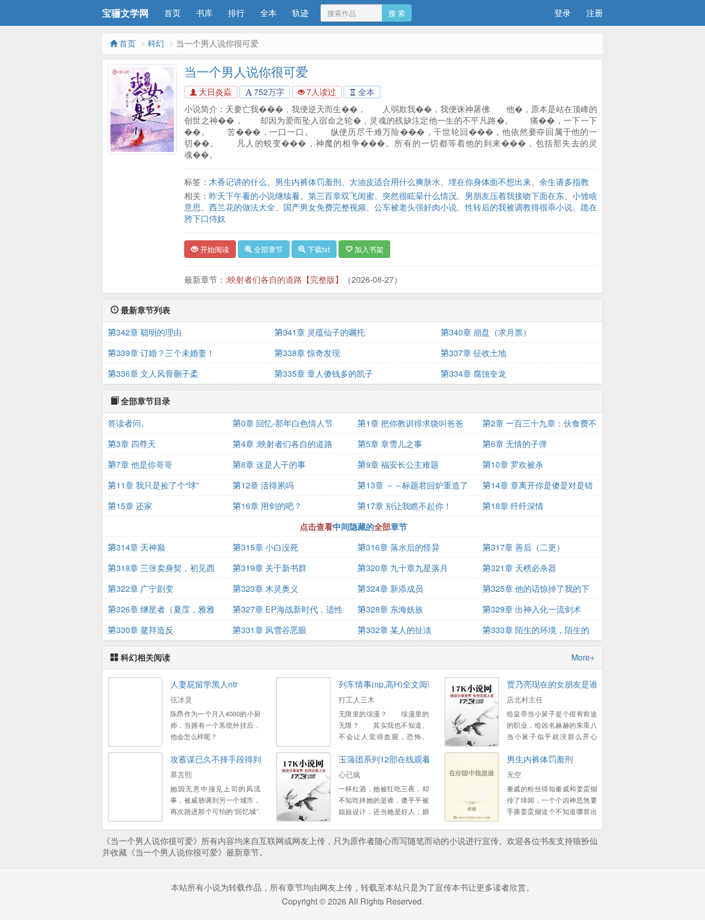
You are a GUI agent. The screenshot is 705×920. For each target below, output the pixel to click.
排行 (236, 13)
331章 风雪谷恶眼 (270, 630)
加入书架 (367, 249)
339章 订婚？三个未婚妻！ (161, 353)
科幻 (156, 43)
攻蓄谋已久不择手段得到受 (219, 759)
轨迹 (300, 13)
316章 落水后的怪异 (399, 547)
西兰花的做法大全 (242, 207)
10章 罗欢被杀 (513, 464)
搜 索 (397, 13)
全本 (268, 13)
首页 (172, 13)
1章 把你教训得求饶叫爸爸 (410, 423)
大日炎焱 (214, 92)
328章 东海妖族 (390, 609)
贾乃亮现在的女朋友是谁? (554, 684)
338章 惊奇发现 (307, 353)
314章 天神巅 (136, 547)
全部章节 (267, 249)
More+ (583, 657)
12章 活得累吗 (263, 485)
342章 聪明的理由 (145, 332)
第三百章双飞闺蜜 (341, 196)
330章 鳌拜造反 (140, 630)
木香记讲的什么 (238, 182)
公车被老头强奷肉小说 (415, 207)
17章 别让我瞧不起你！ (405, 506)
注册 (594, 13)
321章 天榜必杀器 (519, 568)
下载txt (318, 249)
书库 (204, 13)
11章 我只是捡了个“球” (153, 485)
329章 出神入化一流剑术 (532, 609)
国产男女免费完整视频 (324, 207)
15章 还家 (130, 506)
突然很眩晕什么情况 (419, 196)
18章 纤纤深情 (513, 506)
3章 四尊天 (132, 444)
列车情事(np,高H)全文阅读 (387, 684)
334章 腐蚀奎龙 (473, 373)
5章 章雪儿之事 (390, 444)
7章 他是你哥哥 (140, 464)
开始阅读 (213, 249)
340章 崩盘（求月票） (486, 332)
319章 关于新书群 (270, 568)
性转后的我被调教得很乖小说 (518, 207)
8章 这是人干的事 (269, 464)
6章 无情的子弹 (515, 444)
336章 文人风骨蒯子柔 (153, 373)
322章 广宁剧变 (140, 588)
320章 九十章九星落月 (403, 568)
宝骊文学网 (125, 13)
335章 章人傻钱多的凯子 (324, 373)
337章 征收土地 (473, 353)
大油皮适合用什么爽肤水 (394, 182)
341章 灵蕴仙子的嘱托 (320, 332)
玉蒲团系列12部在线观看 (384, 759)
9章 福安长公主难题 (398, 464)
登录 (562, 13)
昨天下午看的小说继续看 (254, 196)
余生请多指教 (564, 182)
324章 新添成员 (390, 588)
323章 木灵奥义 (265, 588)
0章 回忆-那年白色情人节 (283, 423)
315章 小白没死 (265, 547)
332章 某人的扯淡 (394, 630)
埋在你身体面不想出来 (489, 182)
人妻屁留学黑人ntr (203, 684)
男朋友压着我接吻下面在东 (514, 196)
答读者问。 (128, 423)
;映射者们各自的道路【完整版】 (284, 279)
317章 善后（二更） (524, 547)
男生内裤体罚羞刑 (308, 182)
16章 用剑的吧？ (267, 506)
